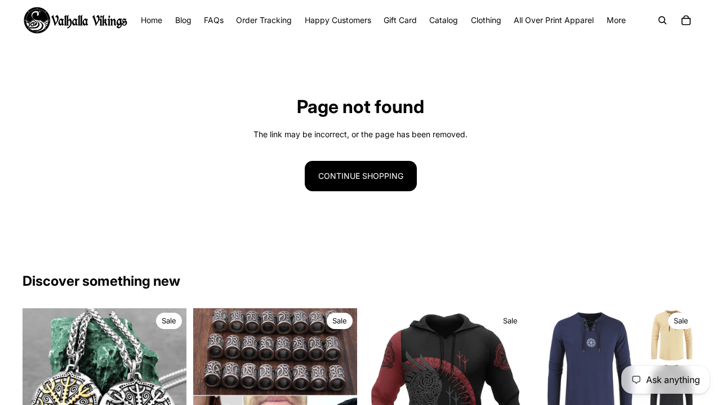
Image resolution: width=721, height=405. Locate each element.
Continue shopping (360, 176)
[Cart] (686, 20)
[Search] (662, 20)
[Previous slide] (39, 390)
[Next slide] (169, 390)
